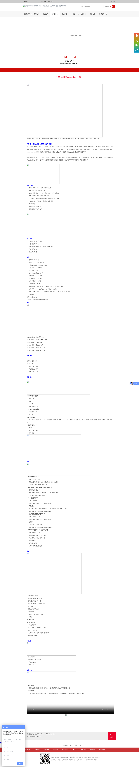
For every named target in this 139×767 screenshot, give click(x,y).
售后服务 (83, 14)
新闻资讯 (45, 14)
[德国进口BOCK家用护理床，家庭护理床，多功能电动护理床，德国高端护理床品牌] (44, 6)
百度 (71, 745)
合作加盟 (92, 14)
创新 (73, 14)
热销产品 (64, 14)
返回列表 (111, 736)
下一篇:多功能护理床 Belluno (32, 737)
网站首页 (27, 14)
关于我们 (36, 14)
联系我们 (113, 1)
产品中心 (55, 14)
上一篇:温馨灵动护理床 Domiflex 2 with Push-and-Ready (40, 734)
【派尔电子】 (82, 760)
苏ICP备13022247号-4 (91, 760)
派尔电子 (76, 760)
